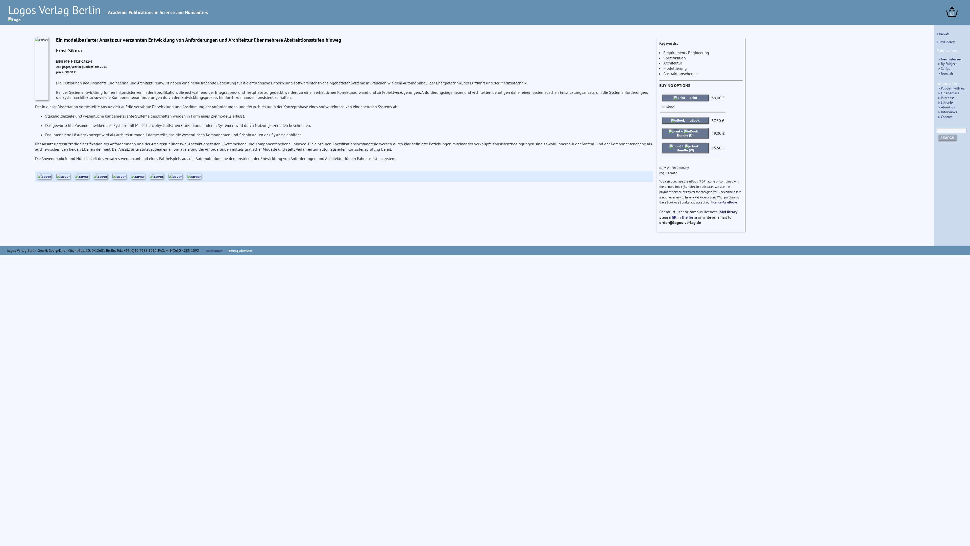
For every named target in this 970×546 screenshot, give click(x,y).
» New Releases (949, 59)
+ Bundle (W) (685, 148)
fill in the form (684, 217)
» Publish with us (951, 88)
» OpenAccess (948, 92)
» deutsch (943, 33)
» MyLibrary (946, 41)
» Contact (945, 116)
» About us (946, 107)
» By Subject (947, 63)
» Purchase (946, 97)
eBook (694, 120)
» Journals (946, 73)
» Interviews (947, 111)
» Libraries (946, 102)
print (693, 98)
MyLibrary (728, 211)
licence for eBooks (724, 202)
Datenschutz (214, 251)
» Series (944, 68)
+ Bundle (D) (685, 133)
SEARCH (947, 138)
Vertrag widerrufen (241, 251)
